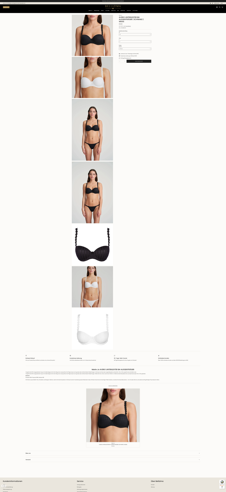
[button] (90, 10)
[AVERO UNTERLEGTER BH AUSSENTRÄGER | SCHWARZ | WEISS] (113, 415)
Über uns (28, 453)
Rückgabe (79, 487)
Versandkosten (128, 26)
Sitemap (153, 487)
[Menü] (224, 480)
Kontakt (152, 484)
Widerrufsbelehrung (7, 489)
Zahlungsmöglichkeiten (82, 489)
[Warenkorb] (222, 7)
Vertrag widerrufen (81, 484)
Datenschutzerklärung (8, 487)
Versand (28, 459)
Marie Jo (120, 15)
